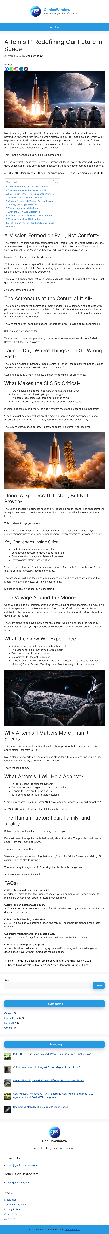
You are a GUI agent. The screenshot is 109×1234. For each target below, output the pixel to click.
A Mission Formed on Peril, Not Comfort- (29, 186)
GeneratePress (72, 1229)
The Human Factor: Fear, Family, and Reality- (32, 223)
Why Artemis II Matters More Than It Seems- (31, 215)
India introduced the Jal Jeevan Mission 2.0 (44, 809)
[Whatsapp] (11, 69)
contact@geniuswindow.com (20, 1165)
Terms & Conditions (15, 1204)
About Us (9, 1219)
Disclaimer (10, 1199)
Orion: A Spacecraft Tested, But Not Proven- (31, 201)
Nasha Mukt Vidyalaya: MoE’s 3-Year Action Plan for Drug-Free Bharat (48, 965)
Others (8, 1027)
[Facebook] (7, 69)
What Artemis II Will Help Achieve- (26, 219)
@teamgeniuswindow (16, 1182)
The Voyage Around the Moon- (24, 208)
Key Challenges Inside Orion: (26, 205)
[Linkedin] (21, 69)
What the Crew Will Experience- (24, 212)
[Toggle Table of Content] (54, 182)
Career (8, 1013)
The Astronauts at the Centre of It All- (27, 190)
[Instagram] (16, 69)
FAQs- (12, 226)
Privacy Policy (12, 1209)
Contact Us (10, 1214)
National (9, 1023)
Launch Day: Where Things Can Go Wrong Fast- (32, 194)
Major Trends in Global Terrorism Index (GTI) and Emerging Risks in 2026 (61, 173)
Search (8, 980)
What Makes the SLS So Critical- (25, 197)
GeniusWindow (57, 10)
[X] (26, 69)
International (11, 1018)
